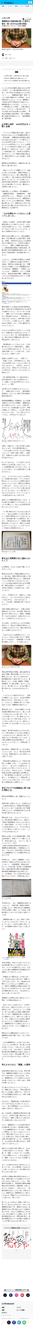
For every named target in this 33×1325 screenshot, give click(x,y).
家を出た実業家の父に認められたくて (16, 78)
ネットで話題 (25, 6)
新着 (3, 6)
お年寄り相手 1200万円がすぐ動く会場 (17, 76)
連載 (16, 6)
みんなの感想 (28, 19)
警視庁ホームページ (7, 303)
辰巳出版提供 (6, 959)
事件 (6, 58)
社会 (10, 58)
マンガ (10, 6)
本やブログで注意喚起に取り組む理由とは (17, 80)
